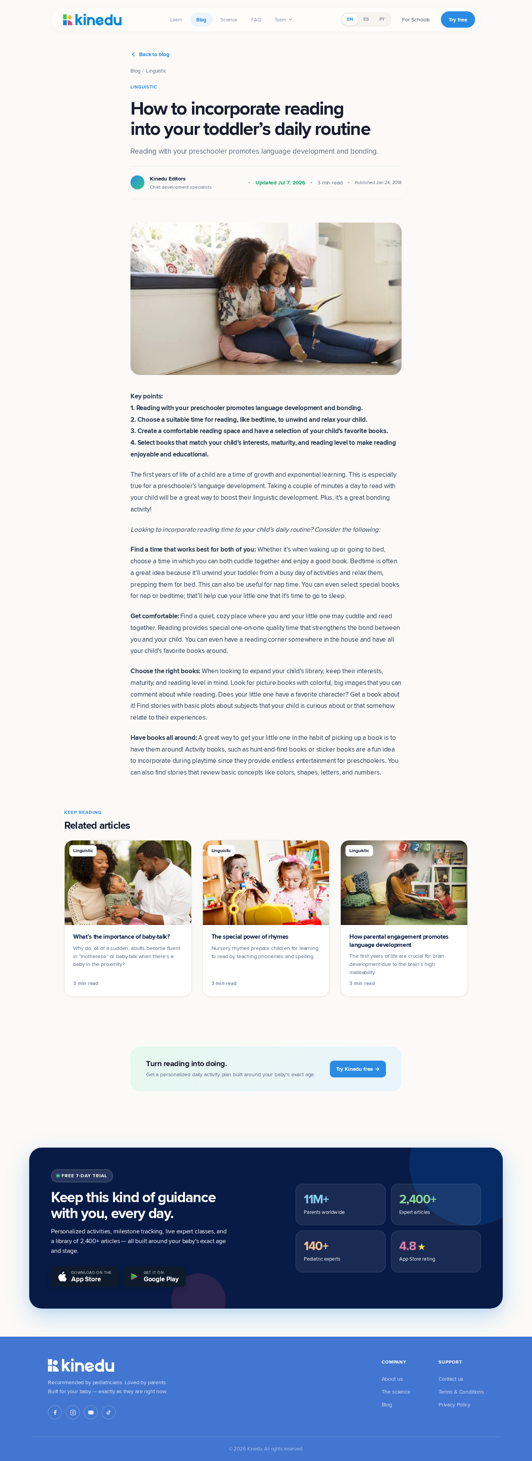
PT (382, 19)
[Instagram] (73, 1412)
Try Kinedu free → (358, 1069)
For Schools (416, 19)
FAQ (256, 19)
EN (350, 19)
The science (396, 1392)
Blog (201, 19)
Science (228, 19)
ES (366, 19)
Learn (176, 19)
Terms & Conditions (461, 1392)
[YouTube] (91, 1412)
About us (392, 1379)
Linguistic (156, 70)
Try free (458, 19)
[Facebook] (55, 1412)
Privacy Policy (454, 1404)
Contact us (451, 1379)
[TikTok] (109, 1412)
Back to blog (154, 54)
